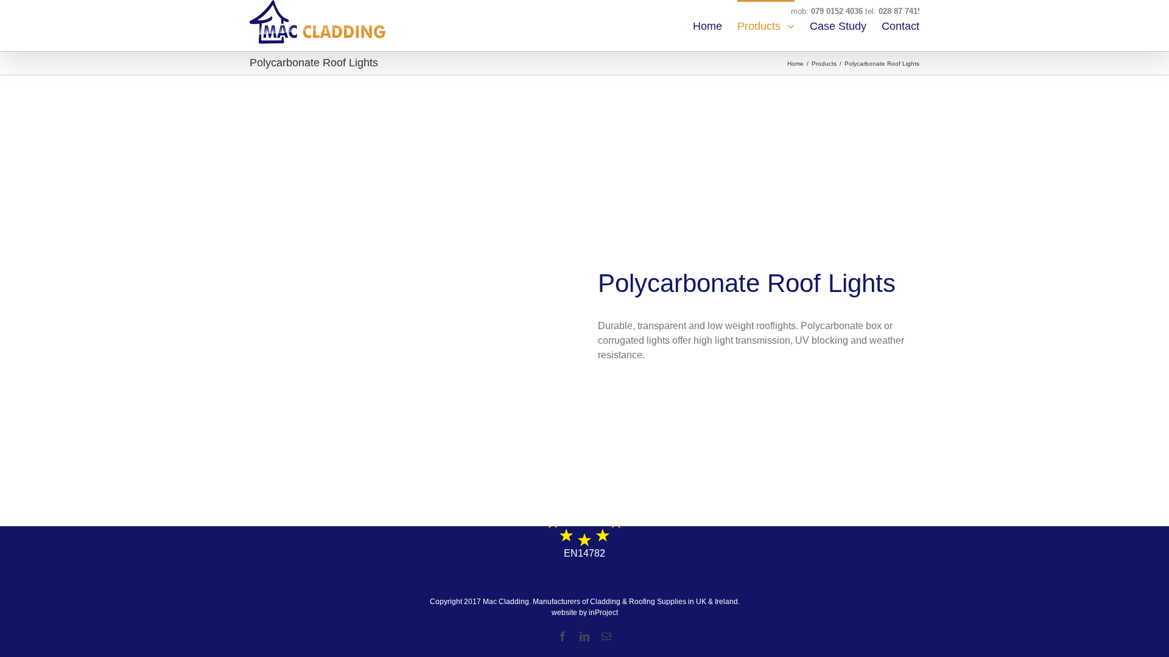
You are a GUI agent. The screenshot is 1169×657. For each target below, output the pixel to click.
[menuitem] (715, 25)
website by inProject (585, 612)
